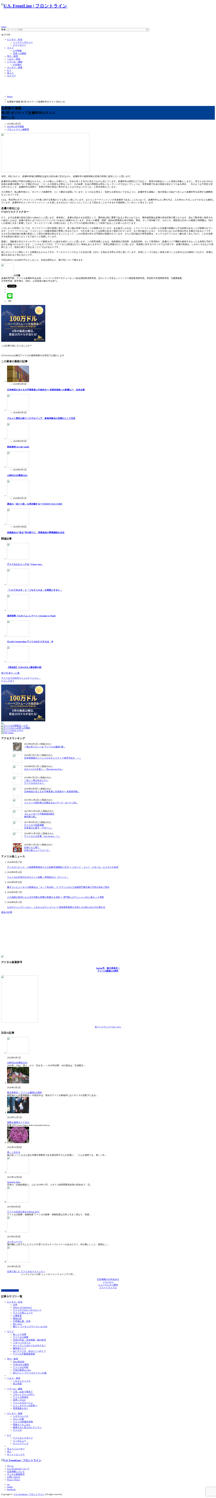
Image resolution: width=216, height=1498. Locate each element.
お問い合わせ (13, 1477)
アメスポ (17, 1430)
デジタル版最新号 (16, 1474)
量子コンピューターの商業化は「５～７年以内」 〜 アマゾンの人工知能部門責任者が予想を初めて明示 (58, 887)
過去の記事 (6, 912)
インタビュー (19, 1441)
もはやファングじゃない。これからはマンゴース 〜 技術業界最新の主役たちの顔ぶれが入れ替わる (56, 907)
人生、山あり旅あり (23, 1391)
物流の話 (17, 1318)
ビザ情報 (17, 50)
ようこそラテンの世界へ (25, 1405)
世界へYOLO (19, 1400)
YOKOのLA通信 (21, 1364)
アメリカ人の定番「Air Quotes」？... (42, 836)
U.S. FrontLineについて (18, 1469)
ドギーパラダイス (22, 1343)
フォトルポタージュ (23, 1403)
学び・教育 (12, 56)
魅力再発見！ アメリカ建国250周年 (24, 1092)
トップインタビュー (23, 42)
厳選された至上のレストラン (27, 1427)
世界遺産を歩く (20, 1408)
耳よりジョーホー (16, 1449)
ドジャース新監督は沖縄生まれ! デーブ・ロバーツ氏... (51, 803)
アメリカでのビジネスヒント (27, 1310)
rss (8, 1484)
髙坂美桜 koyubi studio (18, 447)
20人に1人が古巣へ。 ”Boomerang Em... (43, 769)
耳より (10, 73)
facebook (11, 1489)
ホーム (10, 1466)
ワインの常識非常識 (23, 1422)
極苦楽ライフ (19, 1348)
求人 (9, 1451)
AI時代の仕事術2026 (17, 475)
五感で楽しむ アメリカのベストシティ (26, 1271)
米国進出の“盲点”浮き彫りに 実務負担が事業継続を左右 (36, 532)
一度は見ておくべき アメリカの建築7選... (44, 747)
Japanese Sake (13, 1182)
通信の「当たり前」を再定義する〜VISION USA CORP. (34, 504)
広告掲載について (16, 1471)
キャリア (11, 76)
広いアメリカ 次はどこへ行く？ (29, 1351)
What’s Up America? (22, 1307)
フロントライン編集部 (18, 129)
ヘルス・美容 (13, 59)
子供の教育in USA (22, 1370)
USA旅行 (17, 64)
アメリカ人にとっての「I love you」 (25, 564)
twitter (10, 1487)
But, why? (17, 1324)
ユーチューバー (14, 1241)
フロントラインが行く (24, 1394)
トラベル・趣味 (14, 62)
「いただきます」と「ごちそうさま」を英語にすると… (34, 590)
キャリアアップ (20, 1443)
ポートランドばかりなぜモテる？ (29, 1345)
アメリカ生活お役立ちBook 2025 (23, 1212)
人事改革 (17, 1315)
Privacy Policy (13, 1480)
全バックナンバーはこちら (108, 1027)
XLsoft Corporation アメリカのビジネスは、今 (30, 641)
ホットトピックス (16, 1454)
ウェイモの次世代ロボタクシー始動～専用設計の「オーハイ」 (38, 877)
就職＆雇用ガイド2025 (18, 1122)
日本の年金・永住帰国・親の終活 (29, 1340)
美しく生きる (13, 1152)
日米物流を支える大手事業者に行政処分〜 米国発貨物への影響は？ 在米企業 (46, 390)
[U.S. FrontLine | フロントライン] (34, 5)
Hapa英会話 (18, 1362)
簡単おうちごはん (22, 1424)
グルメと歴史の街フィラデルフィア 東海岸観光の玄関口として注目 (41, 418)
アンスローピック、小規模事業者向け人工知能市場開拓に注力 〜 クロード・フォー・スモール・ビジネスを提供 (62, 867)
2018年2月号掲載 (15, 126)
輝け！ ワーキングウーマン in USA (30, 1326)
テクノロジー (19, 45)
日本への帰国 (19, 53)
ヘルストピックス (22, 1381)
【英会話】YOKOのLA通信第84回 (24, 667)
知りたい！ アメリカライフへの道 (30, 1373)
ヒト (9, 70)
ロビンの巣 (18, 1419)
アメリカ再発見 (20, 1397)
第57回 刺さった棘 (10, 673)
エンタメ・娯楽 (14, 67)
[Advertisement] (54, 18)
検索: (3, 29)
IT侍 (15, 1305)
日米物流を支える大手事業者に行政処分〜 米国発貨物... (51, 791)
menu (3, 27)
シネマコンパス (20, 1416)
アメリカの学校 (20, 1367)
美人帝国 (17, 1384)
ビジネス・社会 (14, 39)
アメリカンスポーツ (23, 1438)
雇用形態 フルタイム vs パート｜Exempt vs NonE (31, 616)
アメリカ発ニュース (23, 1313)
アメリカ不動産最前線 (24, 1354)
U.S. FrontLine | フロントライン (29, 1494)
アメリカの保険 (20, 1337)
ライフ (10, 48)
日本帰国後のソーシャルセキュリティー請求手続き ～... (52, 758)
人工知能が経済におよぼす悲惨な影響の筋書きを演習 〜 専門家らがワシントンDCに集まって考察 (55, 897)
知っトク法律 (19, 1334)
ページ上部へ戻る (10, 1290)
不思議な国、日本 (22, 1321)
